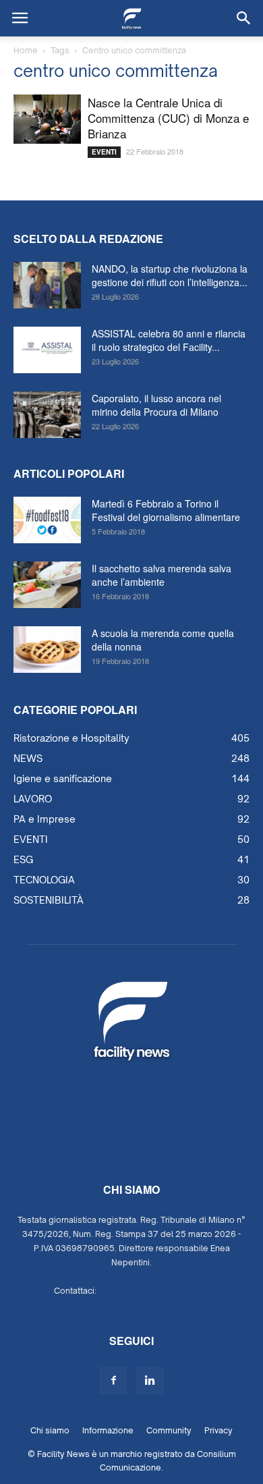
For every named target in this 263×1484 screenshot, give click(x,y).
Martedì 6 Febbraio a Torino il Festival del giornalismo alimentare (166, 510)
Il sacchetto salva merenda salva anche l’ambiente (161, 574)
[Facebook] (113, 1380)
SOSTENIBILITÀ (48, 900)
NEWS (27, 758)
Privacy (218, 1430)
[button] (244, 18)
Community (169, 1430)
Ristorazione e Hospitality (71, 738)
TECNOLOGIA (44, 879)
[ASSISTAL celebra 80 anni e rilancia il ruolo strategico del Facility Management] (47, 350)
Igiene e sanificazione (62, 778)
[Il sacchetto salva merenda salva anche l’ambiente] (47, 584)
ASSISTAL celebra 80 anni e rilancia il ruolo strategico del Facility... (168, 340)
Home (25, 50)
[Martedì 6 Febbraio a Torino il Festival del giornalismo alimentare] (47, 520)
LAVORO (32, 798)
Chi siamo (49, 1430)
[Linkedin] (149, 1380)
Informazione (108, 1430)
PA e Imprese (44, 819)
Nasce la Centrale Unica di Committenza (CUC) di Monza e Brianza (168, 118)
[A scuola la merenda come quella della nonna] (47, 649)
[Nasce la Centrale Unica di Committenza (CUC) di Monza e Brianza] (47, 119)
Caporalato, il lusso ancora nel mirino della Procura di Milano (156, 404)
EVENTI (104, 152)
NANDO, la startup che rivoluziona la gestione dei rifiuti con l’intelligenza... (169, 275)
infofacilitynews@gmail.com (154, 1291)
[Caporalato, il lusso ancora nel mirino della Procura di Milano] (47, 414)
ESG (23, 859)
